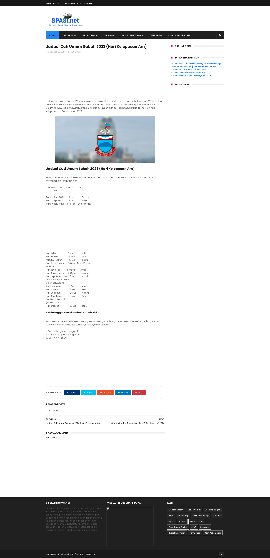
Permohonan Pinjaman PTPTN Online (194, 66)
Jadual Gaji (183, 515)
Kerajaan (217, 515)
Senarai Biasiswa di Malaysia (189, 72)
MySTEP (182, 521)
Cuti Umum (75, 52)
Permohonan (91, 35)
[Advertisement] (167, 19)
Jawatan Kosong (132, 35)
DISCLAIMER (69, 3)
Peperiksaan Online (178, 527)
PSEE (202, 521)
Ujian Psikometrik (213, 533)
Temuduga (155, 35)
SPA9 (193, 527)
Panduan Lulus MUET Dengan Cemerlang (196, 63)
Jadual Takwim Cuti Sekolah (189, 69)
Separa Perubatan (179, 35)
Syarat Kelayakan (177, 533)
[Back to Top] (221, 554)
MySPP (172, 521)
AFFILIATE (87, 3)
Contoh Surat (194, 509)
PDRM (192, 521)
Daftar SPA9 (69, 35)
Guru (171, 515)
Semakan (110, 35)
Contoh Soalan (176, 509)
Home (52, 35)
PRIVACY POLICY (54, 3)
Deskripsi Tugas (212, 509)
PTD (79, 3)
